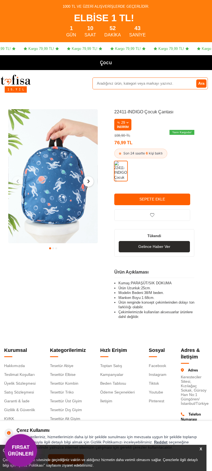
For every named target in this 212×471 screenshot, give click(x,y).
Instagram (157, 374)
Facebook (157, 365)
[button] (50, 248)
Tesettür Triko (62, 392)
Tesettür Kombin (64, 383)
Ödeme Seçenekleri (117, 392)
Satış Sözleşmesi (19, 392)
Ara (201, 83)
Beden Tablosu (113, 383)
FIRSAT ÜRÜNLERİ (21, 450)
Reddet (161, 442)
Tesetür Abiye (61, 365)
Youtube (156, 392)
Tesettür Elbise (63, 374)
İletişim (106, 401)
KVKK (9, 418)
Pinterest (156, 401)
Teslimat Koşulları (19, 374)
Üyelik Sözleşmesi (20, 383)
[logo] (15, 79)
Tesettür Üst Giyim (66, 401)
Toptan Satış (111, 365)
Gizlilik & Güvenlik (19, 410)
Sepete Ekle (152, 199)
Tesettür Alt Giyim (65, 418)
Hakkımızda (14, 365)
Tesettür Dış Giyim (66, 410)
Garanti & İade (17, 401)
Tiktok (154, 383)
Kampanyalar (111, 374)
